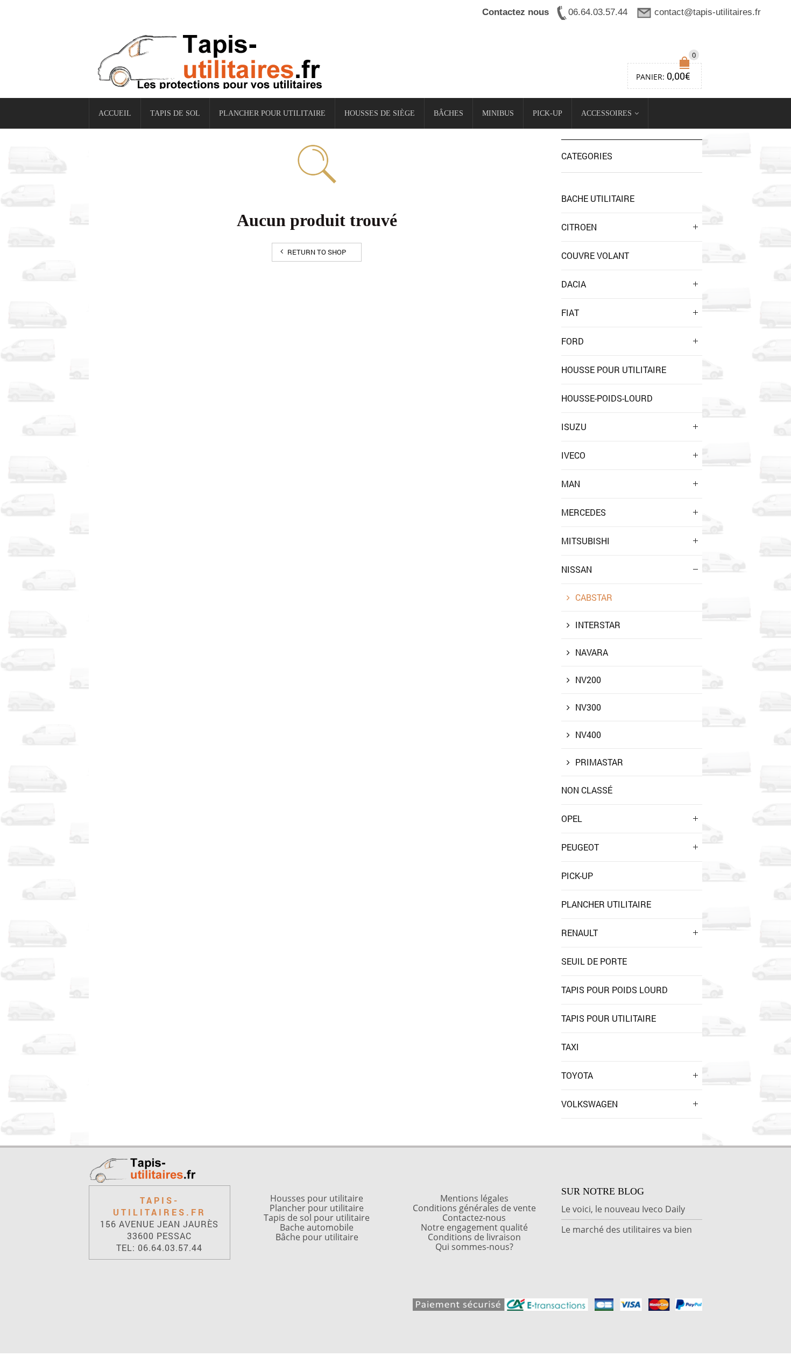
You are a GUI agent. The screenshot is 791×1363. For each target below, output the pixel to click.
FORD (572, 341)
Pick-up (547, 113)
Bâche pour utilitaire (317, 1237)
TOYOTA (577, 1075)
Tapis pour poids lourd (614, 989)
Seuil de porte (594, 961)
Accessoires (606, 113)
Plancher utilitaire (606, 904)
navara (591, 652)
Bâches (448, 113)
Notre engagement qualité (474, 1227)
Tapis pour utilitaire (608, 1018)
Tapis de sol (175, 113)
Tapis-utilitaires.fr (159, 1206)
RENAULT (579, 932)
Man (570, 483)
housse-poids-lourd (607, 398)
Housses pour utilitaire (316, 1198)
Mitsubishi (585, 540)
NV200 (588, 679)
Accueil (114, 113)
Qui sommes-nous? (474, 1247)
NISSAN (576, 569)
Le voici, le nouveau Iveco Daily (623, 1209)
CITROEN (579, 227)
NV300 (588, 707)
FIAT (570, 312)
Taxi (570, 1046)
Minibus (498, 113)
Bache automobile (317, 1227)
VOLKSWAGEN (589, 1103)
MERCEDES (583, 512)
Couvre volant (595, 255)
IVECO (573, 455)
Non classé (586, 790)
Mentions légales (474, 1198)
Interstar (597, 624)
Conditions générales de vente (474, 1208)
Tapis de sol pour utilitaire (317, 1218)
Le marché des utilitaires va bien (626, 1229)
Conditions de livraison (474, 1237)
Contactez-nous (474, 1218)
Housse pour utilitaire (613, 369)
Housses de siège (379, 113)
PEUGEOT (580, 847)
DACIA (573, 284)
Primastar (599, 762)
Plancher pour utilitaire (272, 113)
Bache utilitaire (597, 198)
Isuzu (574, 426)
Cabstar (593, 597)
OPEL (571, 818)
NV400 (588, 734)
